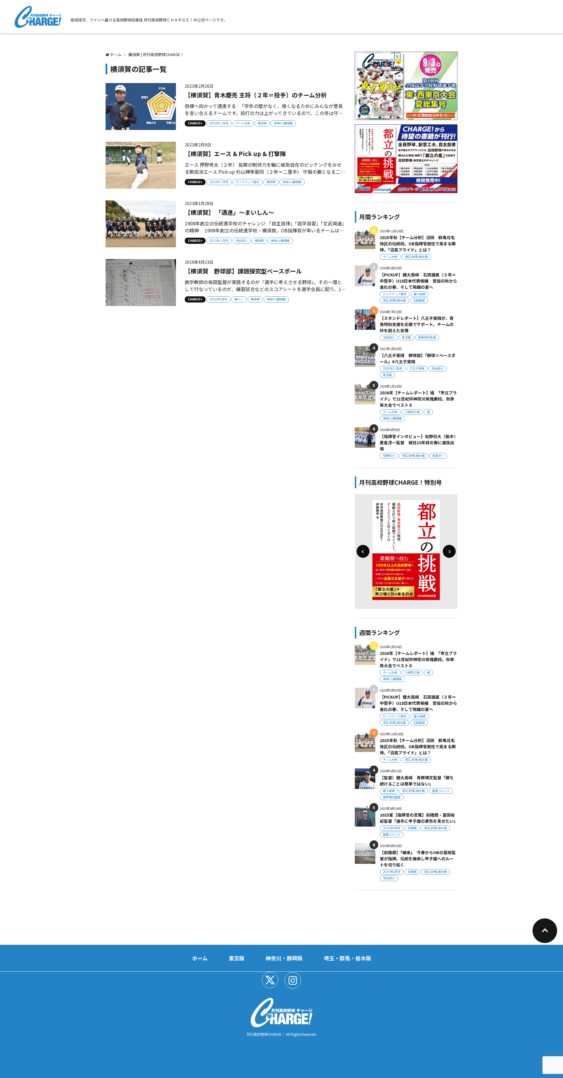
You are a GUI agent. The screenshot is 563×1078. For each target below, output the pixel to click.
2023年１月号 (219, 123)
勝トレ (239, 299)
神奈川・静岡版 (284, 958)
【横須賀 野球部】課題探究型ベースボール (243, 271)
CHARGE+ (195, 123)
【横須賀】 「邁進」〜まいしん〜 (229, 212)
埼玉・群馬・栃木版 (347, 958)
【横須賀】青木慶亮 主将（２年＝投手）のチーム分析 (256, 95)
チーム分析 (243, 123)
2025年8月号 (392, 828)
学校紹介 (241, 240)
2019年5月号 (218, 299)
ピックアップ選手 (247, 182)
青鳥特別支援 (427, 337)
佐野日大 (389, 455)
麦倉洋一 (438, 455)
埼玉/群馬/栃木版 (416, 256)
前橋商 (412, 828)
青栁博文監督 (392, 797)
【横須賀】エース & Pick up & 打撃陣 (235, 153)
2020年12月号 (392, 368)
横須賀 (262, 123)
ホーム (200, 958)
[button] (363, 551)
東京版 (406, 337)
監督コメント (441, 790)
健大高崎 (419, 294)
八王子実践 (417, 368)
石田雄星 (419, 300)
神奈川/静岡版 (283, 123)
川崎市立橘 (412, 412)
